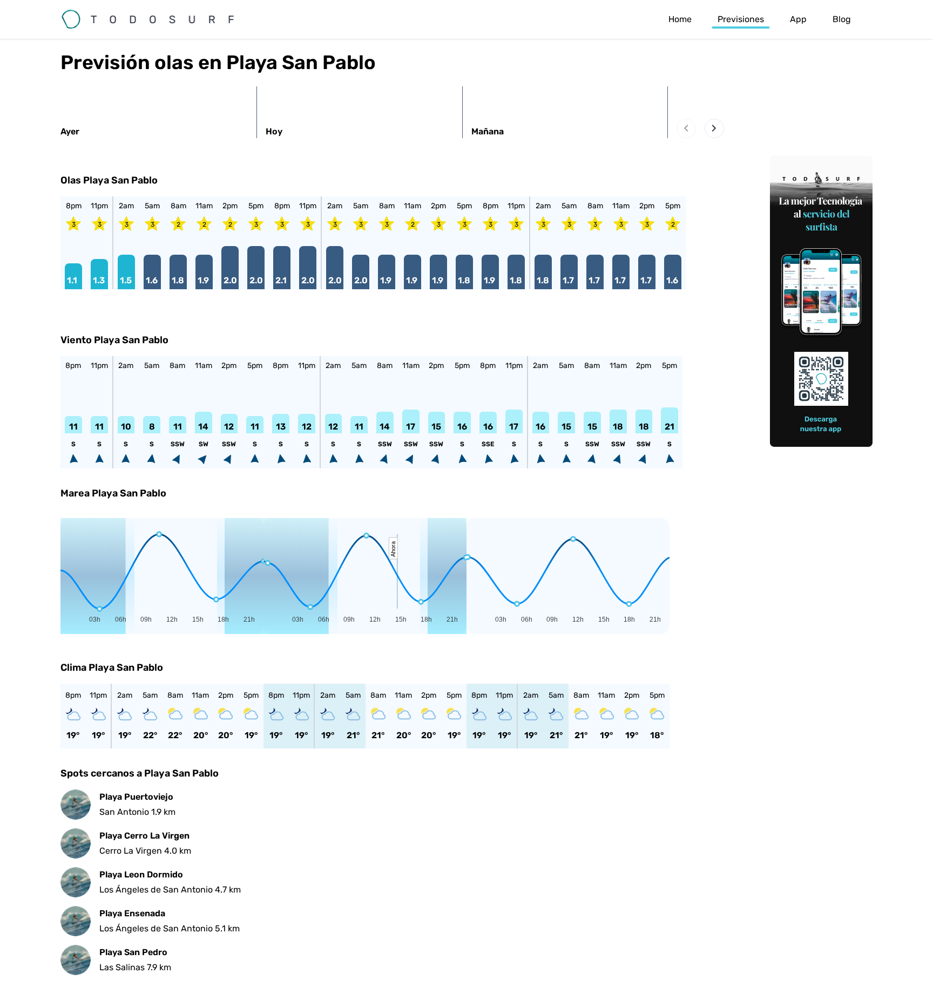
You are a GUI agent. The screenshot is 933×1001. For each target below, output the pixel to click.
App (798, 19)
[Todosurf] (157, 19)
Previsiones (741, 19)
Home (680, 19)
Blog (842, 19)
